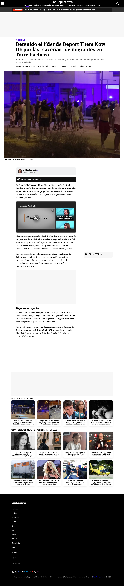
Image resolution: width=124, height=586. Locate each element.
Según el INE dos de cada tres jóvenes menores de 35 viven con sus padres (49, 454)
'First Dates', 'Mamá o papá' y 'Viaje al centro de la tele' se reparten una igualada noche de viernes (54, 10)
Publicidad (35, 577)
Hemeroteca (17, 563)
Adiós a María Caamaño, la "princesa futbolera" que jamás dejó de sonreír (75, 454)
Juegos (80, 5)
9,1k (32, 572)
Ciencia (55, 5)
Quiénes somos (17, 577)
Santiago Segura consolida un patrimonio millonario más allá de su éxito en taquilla (101, 454)
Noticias (28, 5)
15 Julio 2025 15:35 (29, 172)
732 (38, 572)
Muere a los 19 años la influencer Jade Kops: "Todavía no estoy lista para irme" (23, 454)
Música (72, 5)
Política (37, 5)
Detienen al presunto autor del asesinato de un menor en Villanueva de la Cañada (101, 482)
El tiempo (15, 552)
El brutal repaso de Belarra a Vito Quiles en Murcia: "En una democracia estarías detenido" (54, 66)
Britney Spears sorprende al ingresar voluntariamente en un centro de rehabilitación (48, 482)
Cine (62, 5)
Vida (98, 5)
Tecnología (89, 5)
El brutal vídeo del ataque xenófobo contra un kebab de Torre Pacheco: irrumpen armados (49, 422)
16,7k (26, 572)
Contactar (44, 577)
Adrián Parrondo (30, 170)
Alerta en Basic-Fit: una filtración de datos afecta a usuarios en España (23, 482)
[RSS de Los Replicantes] (13, 572)
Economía (46, 5)
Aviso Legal (27, 577)
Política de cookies (70, 577)
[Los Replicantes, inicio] (62, 2)
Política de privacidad (55, 577)
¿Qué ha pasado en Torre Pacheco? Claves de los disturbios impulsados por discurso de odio (23, 422)
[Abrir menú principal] (2, 3)
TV (66, 5)
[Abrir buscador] (117, 3)
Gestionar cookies (83, 577)
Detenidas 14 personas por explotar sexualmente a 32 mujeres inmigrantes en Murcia (101, 422)
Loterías (15, 558)
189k (19, 572)
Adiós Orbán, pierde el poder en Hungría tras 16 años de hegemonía (75, 482)
